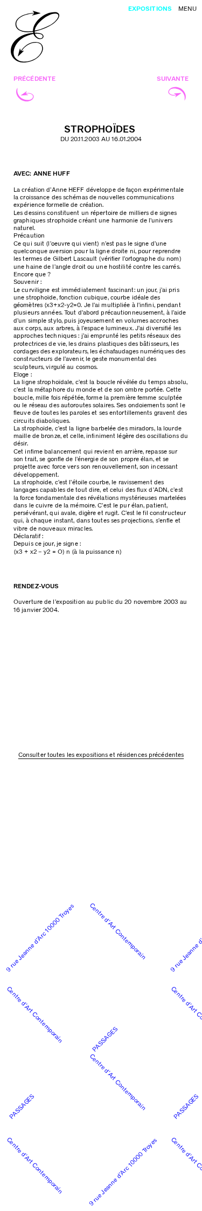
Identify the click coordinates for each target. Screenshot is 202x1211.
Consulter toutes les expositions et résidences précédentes (101, 754)
